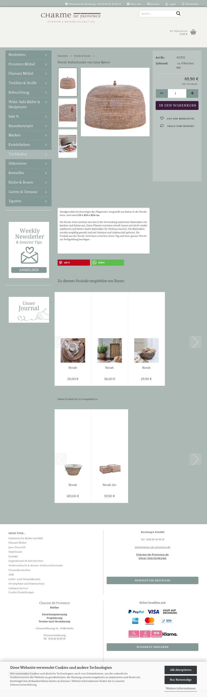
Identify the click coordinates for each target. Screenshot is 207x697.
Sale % (13, 117)
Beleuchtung (18, 93)
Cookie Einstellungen (21, 592)
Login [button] (172, 4)
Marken (14, 135)
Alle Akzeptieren (180, 670)
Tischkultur (17, 154)
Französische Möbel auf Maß (25, 538)
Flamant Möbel (20, 74)
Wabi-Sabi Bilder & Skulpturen (24, 104)
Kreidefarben (19, 145)
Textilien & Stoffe (22, 83)
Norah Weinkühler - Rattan (73, 485)
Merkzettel (192, 4)
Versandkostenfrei (19, 570)
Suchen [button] (154, 4)
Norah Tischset (73, 368)
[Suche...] (178, 14)
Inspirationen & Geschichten (25, 560)
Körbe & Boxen (20, 183)
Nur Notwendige (181, 679)
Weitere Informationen (181, 688)
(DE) (178, 68)
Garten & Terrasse (22, 192)
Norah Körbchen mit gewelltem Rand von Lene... (146, 368)
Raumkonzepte (20, 126)
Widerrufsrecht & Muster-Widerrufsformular (35, 565)
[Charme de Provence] (70, 16)
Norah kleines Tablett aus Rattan (109, 368)
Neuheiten (16, 55)
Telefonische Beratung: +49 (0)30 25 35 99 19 (94, 4)
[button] (162, 93)
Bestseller (16, 173)
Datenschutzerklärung (23, 684)
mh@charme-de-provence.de (152, 547)
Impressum (15, 551)
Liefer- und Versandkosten (24, 579)
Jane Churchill (16, 547)
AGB (11, 574)
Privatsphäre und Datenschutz (26, 583)
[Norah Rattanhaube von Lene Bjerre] (115, 101)
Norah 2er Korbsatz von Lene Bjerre (110, 485)
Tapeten (14, 201)
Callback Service (18, 588)
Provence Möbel (21, 64)
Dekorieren (17, 164)
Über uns (135, 4)
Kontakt (13, 556)
